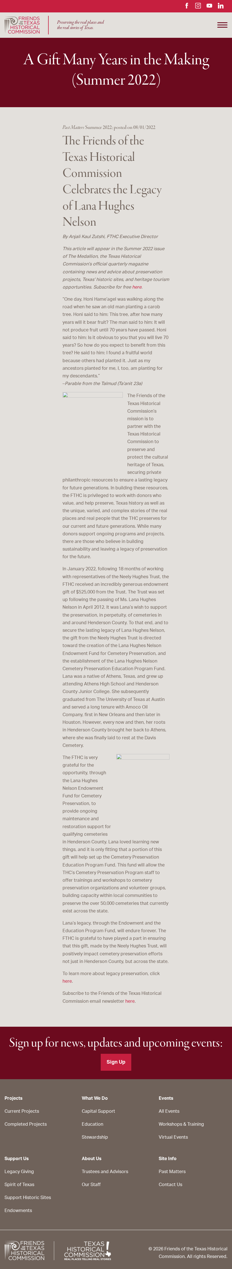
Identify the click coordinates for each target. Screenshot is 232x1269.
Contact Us (170, 1184)
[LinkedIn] (221, 7)
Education (92, 1124)
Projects (14, 1098)
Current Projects (22, 1111)
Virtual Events (173, 1137)
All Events (169, 1111)
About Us (92, 1158)
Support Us (17, 1158)
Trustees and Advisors (105, 1171)
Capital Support (98, 1111)
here (136, 287)
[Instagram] (198, 7)
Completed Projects (26, 1124)
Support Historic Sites (28, 1197)
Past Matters (172, 1171)
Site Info (168, 1158)
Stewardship (95, 1137)
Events (166, 1098)
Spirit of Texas (19, 1184)
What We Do (95, 1098)
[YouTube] (209, 7)
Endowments (18, 1210)
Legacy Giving (19, 1171)
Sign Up (116, 1062)
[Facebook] (187, 7)
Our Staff (91, 1184)
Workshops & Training (181, 1124)
